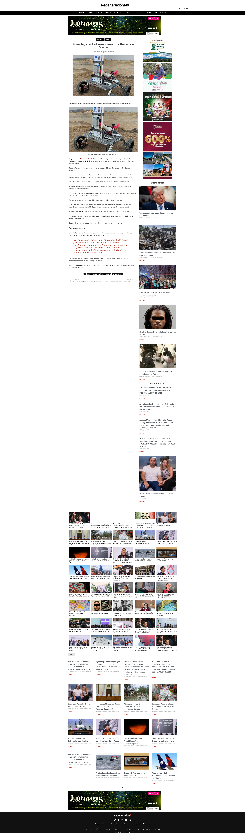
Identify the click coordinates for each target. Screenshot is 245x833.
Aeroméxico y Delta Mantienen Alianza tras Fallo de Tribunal (79, 577)
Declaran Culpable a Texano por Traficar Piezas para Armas (101, 613)
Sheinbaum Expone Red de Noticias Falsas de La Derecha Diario (122, 596)
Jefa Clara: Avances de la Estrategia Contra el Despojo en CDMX (167, 631)
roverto (108, 274)
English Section (151, 13)
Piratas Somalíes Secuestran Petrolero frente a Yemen (144, 560)
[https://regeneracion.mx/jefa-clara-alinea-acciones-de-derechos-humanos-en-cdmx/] (101, 625)
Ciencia (107, 40)
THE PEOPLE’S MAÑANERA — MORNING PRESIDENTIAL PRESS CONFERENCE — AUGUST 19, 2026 (166, 596)
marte (89, 274)
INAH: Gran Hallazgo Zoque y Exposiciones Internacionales (100, 560)
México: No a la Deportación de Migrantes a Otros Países (167, 542)
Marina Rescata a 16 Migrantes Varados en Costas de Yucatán (101, 577)
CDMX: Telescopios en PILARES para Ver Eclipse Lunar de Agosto (79, 560)
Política (99, 13)
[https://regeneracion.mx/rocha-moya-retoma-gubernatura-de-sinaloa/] (144, 537)
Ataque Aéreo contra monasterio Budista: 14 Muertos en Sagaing (101, 543)
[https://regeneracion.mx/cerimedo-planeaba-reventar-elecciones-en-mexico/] (166, 519)
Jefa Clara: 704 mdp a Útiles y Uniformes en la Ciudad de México (79, 648)
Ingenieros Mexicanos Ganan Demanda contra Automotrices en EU (79, 543)
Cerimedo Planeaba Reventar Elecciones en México (166, 525)
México (89, 13)
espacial (80, 268)
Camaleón (118, 13)
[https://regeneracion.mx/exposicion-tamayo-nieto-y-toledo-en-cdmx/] (166, 554)
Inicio (81, 13)
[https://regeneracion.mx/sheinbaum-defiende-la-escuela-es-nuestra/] (144, 572)
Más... (72, 655)
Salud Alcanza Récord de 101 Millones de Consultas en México (122, 631)
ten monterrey (117, 274)
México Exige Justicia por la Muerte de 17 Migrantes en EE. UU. (144, 596)
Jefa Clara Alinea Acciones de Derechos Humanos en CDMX (100, 630)
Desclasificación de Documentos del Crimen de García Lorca (122, 613)
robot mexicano (98, 274)
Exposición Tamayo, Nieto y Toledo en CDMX (165, 560)
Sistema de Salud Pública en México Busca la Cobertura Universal (100, 648)
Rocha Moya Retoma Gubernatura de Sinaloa (142, 542)
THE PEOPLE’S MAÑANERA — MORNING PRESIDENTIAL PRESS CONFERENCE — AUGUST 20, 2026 (166, 578)
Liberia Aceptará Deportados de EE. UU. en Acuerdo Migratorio (78, 613)
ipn (84, 274)
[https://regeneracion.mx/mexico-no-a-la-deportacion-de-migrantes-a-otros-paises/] (166, 537)
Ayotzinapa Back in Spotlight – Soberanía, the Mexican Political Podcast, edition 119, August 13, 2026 (156, 406)
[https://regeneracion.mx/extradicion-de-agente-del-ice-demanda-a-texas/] (79, 625)
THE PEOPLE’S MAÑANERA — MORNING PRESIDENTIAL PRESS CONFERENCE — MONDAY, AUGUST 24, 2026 (155, 390)
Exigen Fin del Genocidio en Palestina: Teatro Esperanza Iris (79, 595)
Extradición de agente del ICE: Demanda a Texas (78, 630)
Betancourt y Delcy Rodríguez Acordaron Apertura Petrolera (144, 613)
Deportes (138, 13)
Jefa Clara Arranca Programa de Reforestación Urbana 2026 (101, 595)
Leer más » (142, 221)
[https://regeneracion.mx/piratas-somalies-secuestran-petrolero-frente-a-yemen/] (144, 554)
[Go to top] (241, 829)
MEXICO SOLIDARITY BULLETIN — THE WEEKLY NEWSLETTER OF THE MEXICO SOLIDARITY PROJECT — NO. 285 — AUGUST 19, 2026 (145, 525)
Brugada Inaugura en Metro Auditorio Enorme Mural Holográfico (121, 578)
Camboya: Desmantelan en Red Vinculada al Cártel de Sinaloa (123, 542)
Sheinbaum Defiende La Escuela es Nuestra (145, 577)
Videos (163, 13)
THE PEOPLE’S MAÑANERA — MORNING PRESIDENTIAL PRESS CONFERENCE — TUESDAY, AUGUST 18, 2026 (144, 631)
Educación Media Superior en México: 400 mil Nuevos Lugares (122, 648)
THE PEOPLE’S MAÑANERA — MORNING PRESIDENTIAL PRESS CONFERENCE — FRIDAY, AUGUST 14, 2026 (167, 648)
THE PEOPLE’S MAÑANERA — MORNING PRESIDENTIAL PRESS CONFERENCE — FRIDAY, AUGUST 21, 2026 (123, 560)
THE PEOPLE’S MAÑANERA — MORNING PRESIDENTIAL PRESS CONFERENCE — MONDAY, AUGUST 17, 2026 (144, 648)
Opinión (128, 13)
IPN (86, 161)
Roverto (81, 212)
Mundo (108, 13)
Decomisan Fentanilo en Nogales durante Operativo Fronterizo (165, 613)
